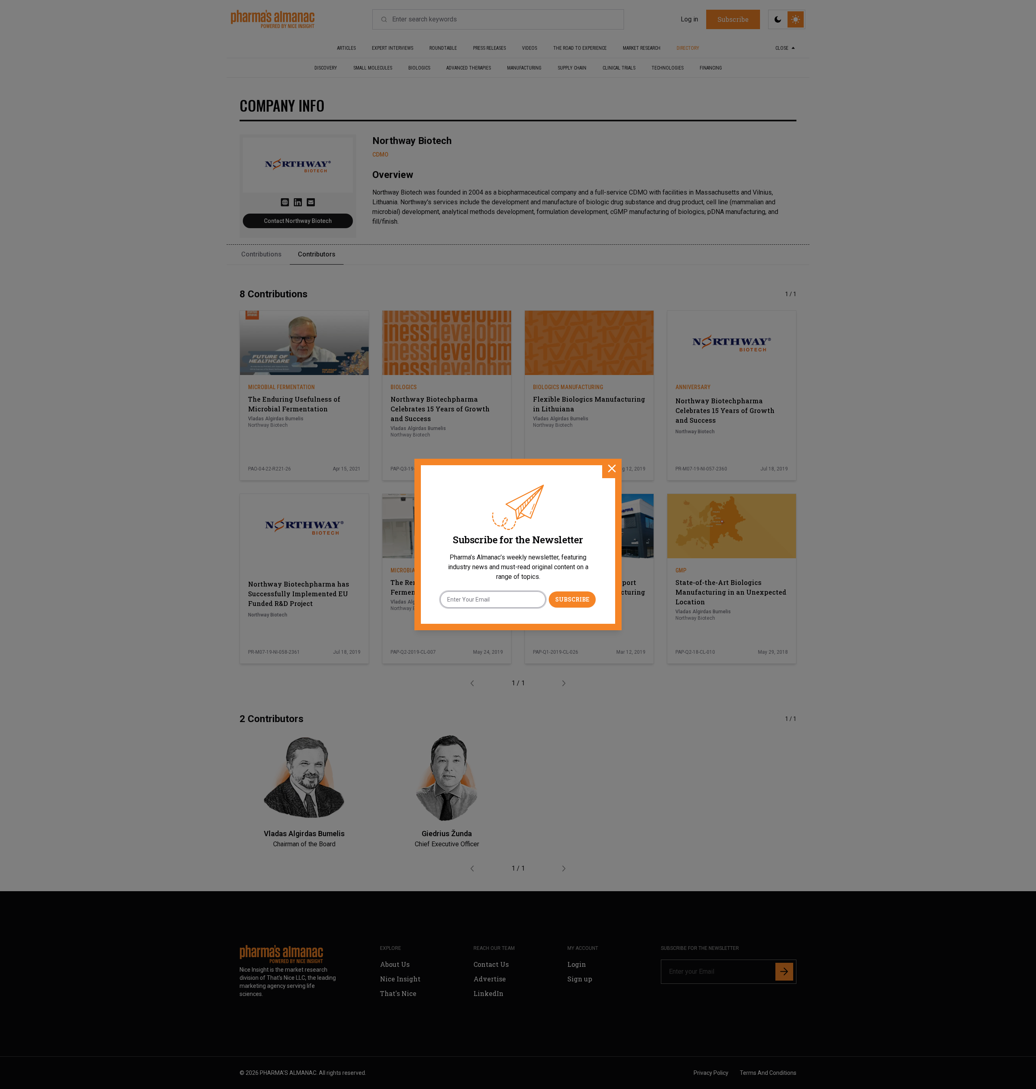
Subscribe (572, 599)
